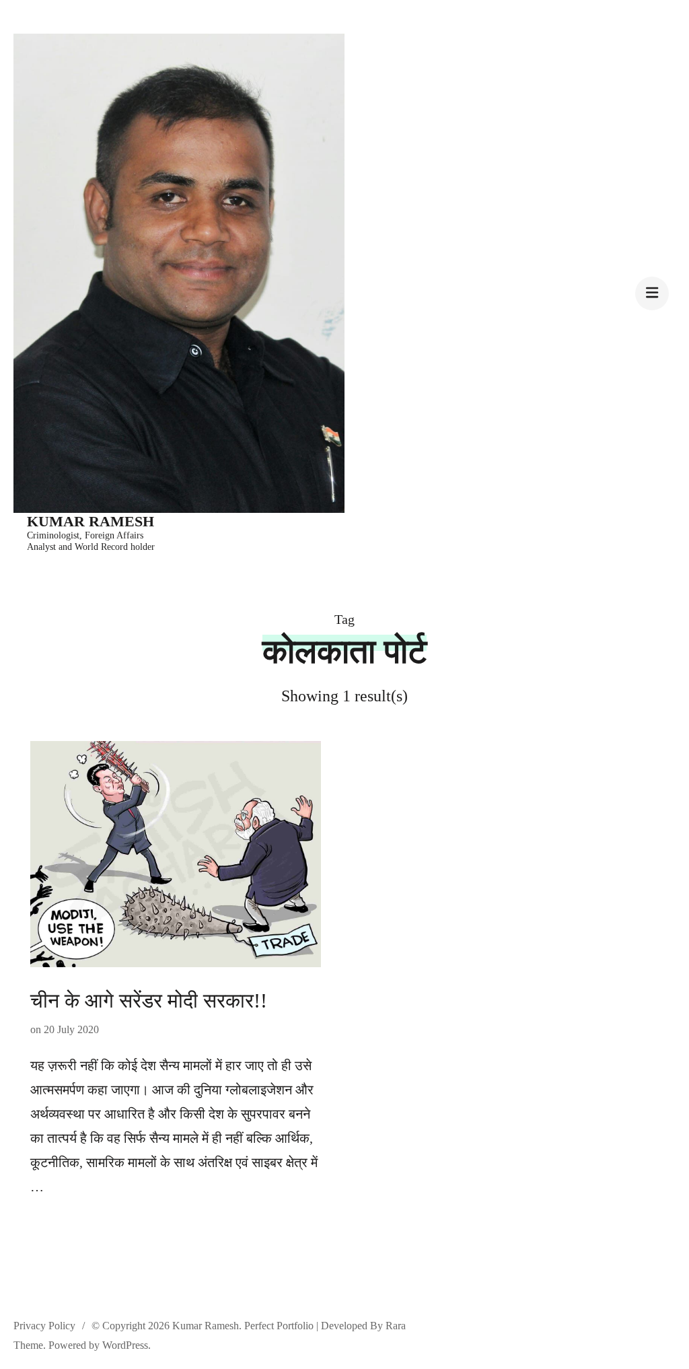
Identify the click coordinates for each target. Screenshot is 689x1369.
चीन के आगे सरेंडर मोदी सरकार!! (148, 1000)
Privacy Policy (44, 1325)
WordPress (125, 1345)
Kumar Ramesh (90, 521)
